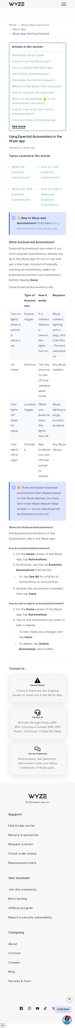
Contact (14, 953)
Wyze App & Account (35, 25)
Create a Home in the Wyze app (34, 120)
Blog (11, 971)
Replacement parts (22, 863)
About (12, 944)
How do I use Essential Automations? (50, 172)
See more (18, 126)
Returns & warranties (23, 835)
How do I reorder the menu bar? (33, 92)
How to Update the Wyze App (32, 67)
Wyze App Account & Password (33, 80)
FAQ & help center (21, 825)
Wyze (13, 25)
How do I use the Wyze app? (31, 61)
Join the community (22, 889)
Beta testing (17, 898)
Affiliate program (20, 908)
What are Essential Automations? (21, 172)
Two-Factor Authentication (30, 74)
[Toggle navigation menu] (63, 4)
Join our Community (37, 754)
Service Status (37, 685)
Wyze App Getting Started (30, 33)
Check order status (22, 853)
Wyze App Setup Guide (28, 55)
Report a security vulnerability (30, 917)
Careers (14, 962)
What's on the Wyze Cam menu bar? (37, 86)
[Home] (16, 4)
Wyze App (19, 29)
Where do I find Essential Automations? (22, 194)
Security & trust (19, 981)
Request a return (20, 844)
